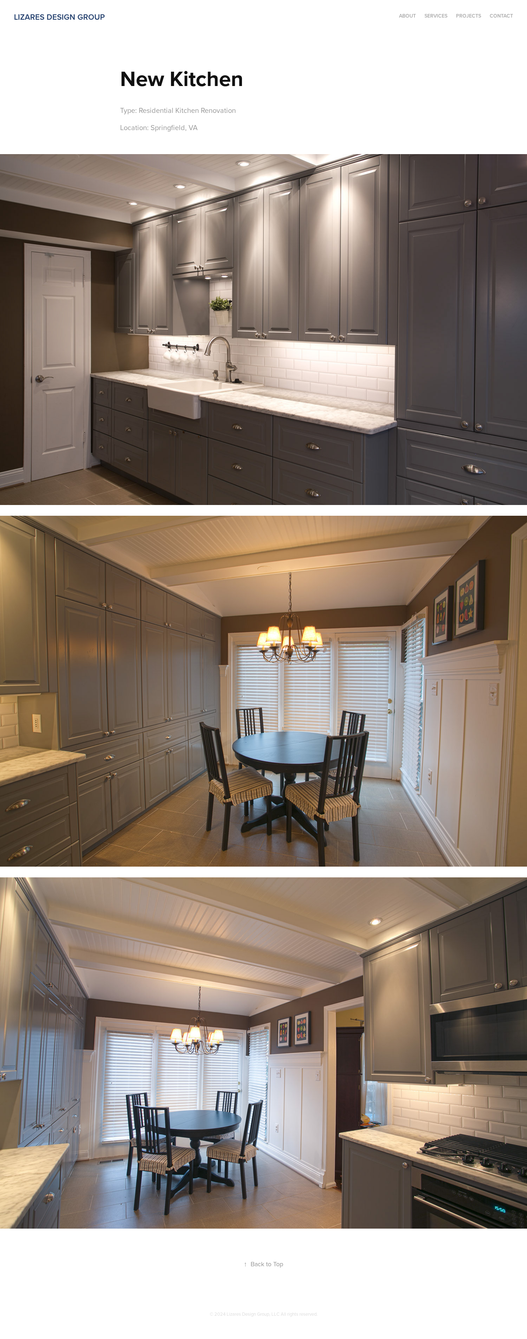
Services (435, 15)
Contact (501, 15)
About (407, 15)
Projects (468, 15)
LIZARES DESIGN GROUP (59, 17)
